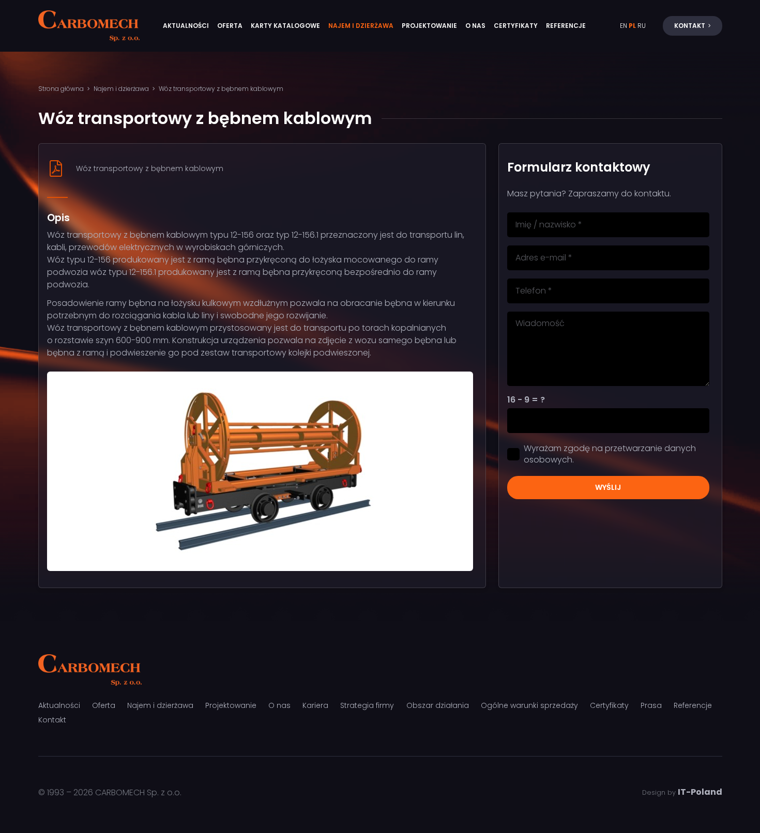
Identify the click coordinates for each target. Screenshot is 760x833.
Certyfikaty (609, 705)
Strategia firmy (367, 705)
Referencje (693, 705)
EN (623, 25)
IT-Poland (700, 792)
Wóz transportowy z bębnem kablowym (149, 168)
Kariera (315, 705)
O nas (279, 705)
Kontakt (52, 720)
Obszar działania (437, 705)
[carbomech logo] (89, 25)
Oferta (103, 705)
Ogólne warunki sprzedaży (529, 705)
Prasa (651, 705)
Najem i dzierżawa (160, 705)
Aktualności (59, 705)
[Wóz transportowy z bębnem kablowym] (62, 168)
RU (641, 25)
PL (632, 25)
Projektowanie (230, 705)
